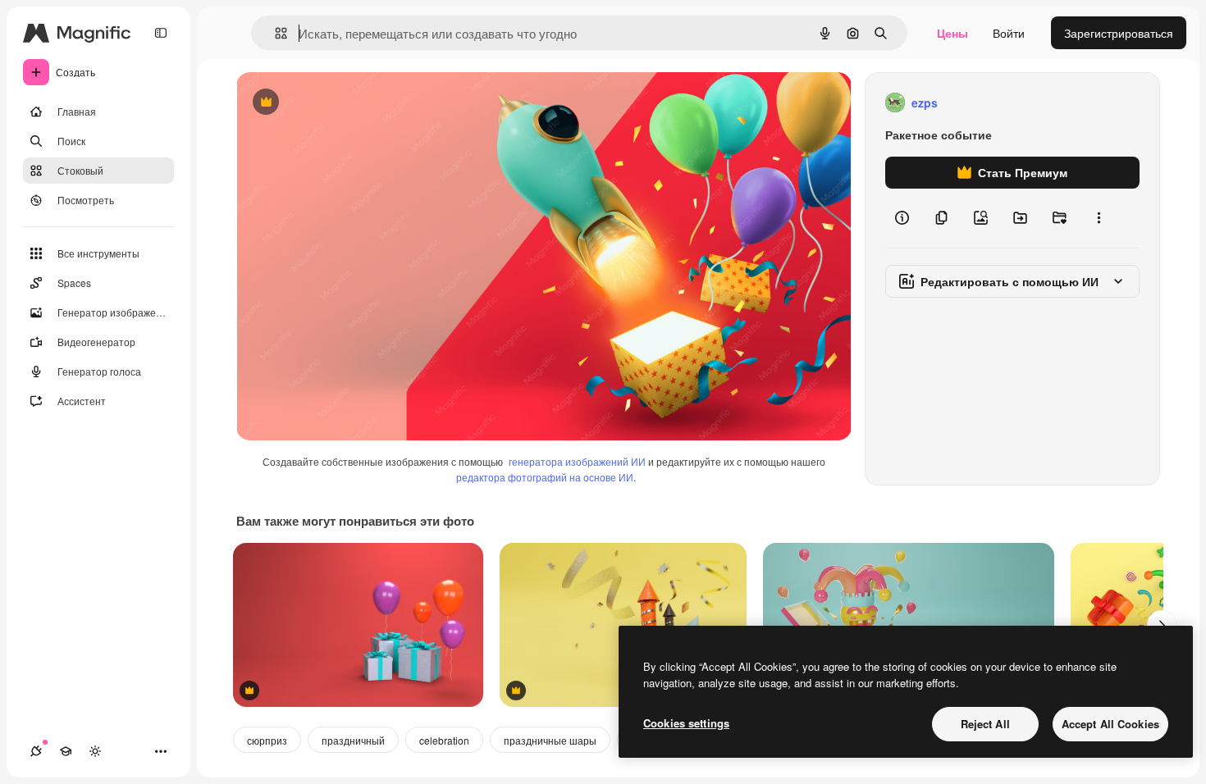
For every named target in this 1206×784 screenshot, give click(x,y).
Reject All (985, 724)
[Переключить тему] (95, 751)
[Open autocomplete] (274, 33)
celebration (444, 740)
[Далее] (1161, 625)
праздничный (353, 740)
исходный (346, 103)
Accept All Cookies (1110, 724)
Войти (1009, 33)
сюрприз (267, 740)
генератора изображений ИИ (577, 461)
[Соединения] (36, 751)
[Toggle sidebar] (161, 33)
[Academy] (66, 751)
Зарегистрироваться (1118, 33)
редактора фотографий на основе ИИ (544, 477)
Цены (952, 33)
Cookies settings (686, 723)
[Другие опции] (1098, 218)
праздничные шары (550, 740)
